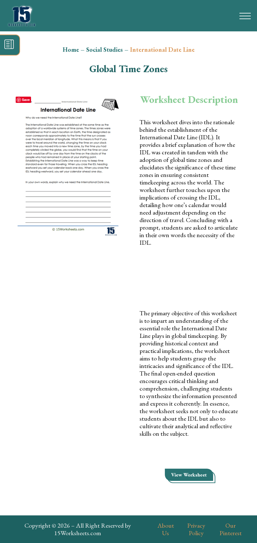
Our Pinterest (230, 529)
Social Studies (104, 49)
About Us (165, 529)
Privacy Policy (196, 529)
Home (71, 49)
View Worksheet (189, 474)
